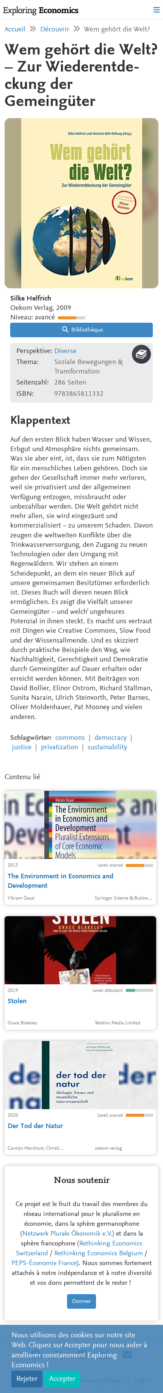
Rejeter (27, 1379)
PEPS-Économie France (44, 1263)
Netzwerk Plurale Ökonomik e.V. (67, 1234)
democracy (110, 738)
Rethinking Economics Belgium (98, 1253)
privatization (59, 747)
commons (70, 738)
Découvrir (54, 29)
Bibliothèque (86, 330)
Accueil (15, 29)
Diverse (65, 351)
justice (21, 747)
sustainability (107, 747)
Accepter (62, 1379)
